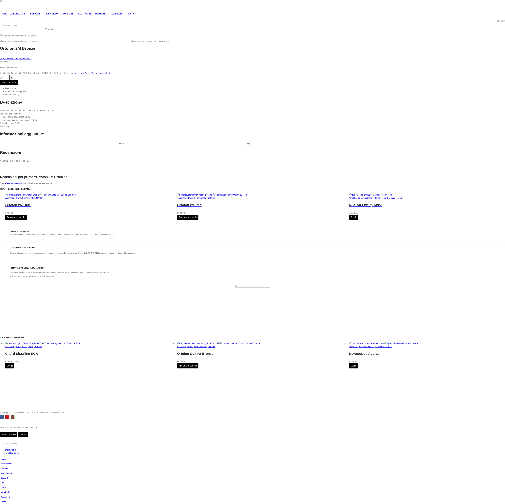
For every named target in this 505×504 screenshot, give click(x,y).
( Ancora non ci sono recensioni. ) (15, 58)
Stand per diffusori (383, 346)
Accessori (116, 14)
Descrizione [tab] (10, 88)
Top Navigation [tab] (12, 453)
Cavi (24, 346)
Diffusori (35, 14)
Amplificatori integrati (371, 198)
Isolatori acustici (366, 346)
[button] (1, 439)
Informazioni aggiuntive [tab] (16, 91)
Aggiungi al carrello (9, 82)
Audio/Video (52, 14)
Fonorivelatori (97, 73)
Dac (80, 14)
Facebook (2, 417)
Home (4, 14)
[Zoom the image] (252, 286)
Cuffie (88, 14)
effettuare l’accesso (14, 183)
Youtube (7, 417)
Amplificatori (17, 14)
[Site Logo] (8, 5)
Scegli (353, 217)
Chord (30, 346)
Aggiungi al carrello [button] (16, 217)
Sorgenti (68, 14)
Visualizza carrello (9, 434)
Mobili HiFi (100, 14)
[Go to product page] (89, 194)
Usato (131, 14)
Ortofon (108, 73)
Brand (87, 73)
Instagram (12, 417)
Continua (23, 434)
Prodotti (38, 346)
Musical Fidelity (396, 198)
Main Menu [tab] (10, 450)
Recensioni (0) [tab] (12, 95)
